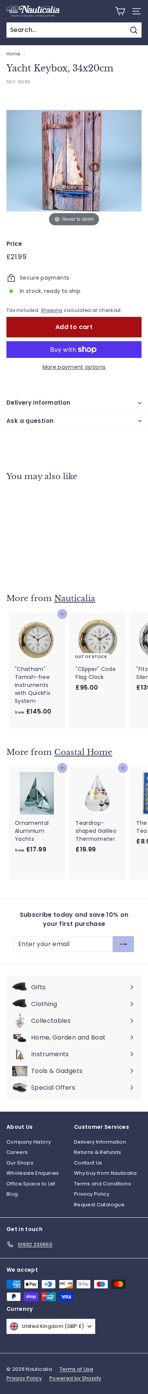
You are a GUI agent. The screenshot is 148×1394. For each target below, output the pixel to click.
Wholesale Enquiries (32, 1173)
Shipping (52, 310)
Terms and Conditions (102, 1183)
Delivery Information (100, 1142)
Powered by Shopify (75, 1378)
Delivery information (38, 403)
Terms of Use (76, 1369)
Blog (12, 1194)
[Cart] (120, 11)
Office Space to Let (30, 1183)
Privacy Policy (91, 1194)
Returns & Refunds (97, 1152)
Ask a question (30, 421)
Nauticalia (74, 598)
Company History (28, 1142)
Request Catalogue (99, 1204)
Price (14, 244)
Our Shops (19, 1162)
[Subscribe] (123, 944)
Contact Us (88, 1162)
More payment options (74, 367)
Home (13, 54)
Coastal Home (83, 752)
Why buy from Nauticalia (105, 1173)
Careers (17, 1152)
